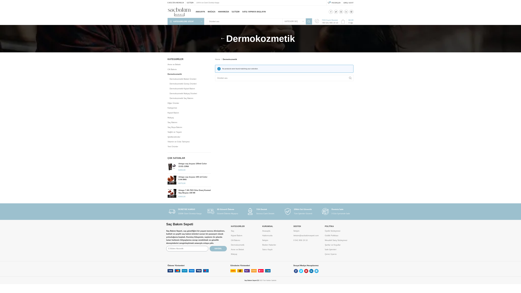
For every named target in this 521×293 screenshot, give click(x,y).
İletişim (265, 240)
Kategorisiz (172, 108)
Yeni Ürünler (173, 146)
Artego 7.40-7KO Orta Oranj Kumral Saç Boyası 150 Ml (194, 191)
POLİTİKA (329, 226)
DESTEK (297, 226)
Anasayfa (266, 231)
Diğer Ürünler (173, 103)
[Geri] (222, 38)
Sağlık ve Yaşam (175, 132)
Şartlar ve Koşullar (333, 245)
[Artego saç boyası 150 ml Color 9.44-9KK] (172, 180)
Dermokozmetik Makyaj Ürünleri (183, 93)
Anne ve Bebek (174, 64)
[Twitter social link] (336, 12)
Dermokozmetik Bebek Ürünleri (183, 79)
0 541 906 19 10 (300, 240)
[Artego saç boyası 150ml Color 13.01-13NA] (172, 166)
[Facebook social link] (331, 12)
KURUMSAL (267, 226)
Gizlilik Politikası (331, 235)
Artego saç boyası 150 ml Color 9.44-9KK (192, 178)
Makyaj (171, 118)
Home (218, 59)
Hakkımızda (267, 235)
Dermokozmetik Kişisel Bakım (182, 88)
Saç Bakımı (172, 122)
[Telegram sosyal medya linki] (351, 12)
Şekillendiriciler (174, 137)
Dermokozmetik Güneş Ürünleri (183, 84)
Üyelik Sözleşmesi (332, 231)
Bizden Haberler (269, 245)
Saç (232, 231)
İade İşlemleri (330, 249)
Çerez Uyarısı (331, 254)
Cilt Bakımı (172, 69)
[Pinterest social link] (341, 12)
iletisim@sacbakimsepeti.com (306, 235)
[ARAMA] (309, 21)
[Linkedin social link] (346, 12)
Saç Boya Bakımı (175, 127)
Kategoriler (238, 226)
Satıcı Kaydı (267, 249)
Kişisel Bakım (173, 113)
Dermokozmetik (175, 74)
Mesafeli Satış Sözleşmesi (336, 240)
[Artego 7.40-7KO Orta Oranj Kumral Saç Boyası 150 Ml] (172, 193)
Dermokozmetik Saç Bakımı (181, 98)
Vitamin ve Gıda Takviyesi (179, 142)
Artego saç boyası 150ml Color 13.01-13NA (192, 165)
